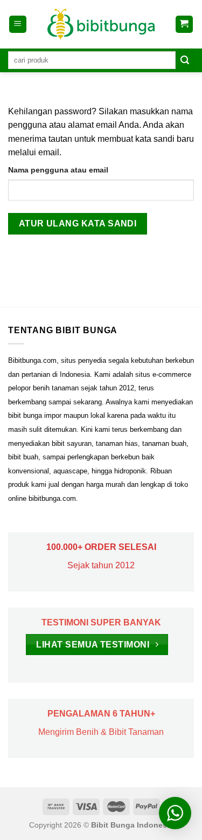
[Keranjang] (184, 24)
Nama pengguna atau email (58, 170)
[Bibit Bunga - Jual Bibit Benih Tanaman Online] (101, 24)
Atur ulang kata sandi (78, 223)
